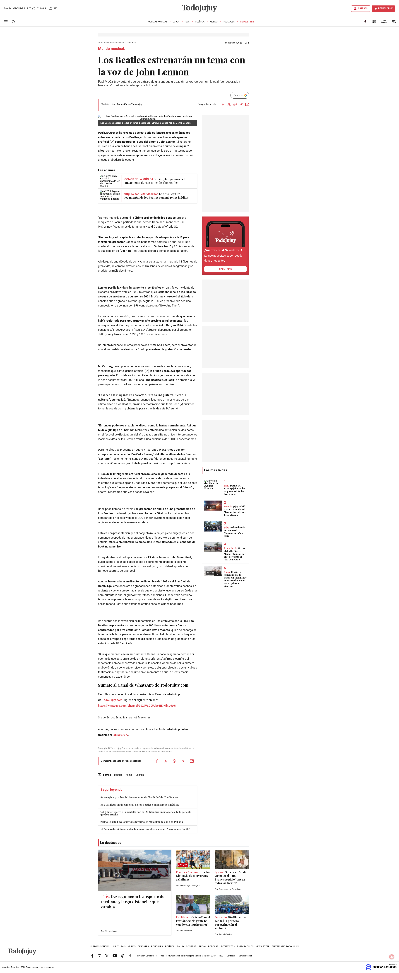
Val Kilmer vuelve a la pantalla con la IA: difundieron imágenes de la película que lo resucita (145, 813)
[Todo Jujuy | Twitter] (107, 955)
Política (199, 21)
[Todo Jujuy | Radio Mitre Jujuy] (383, 22)
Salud (180, 946)
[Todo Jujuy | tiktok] (130, 955)
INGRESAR (363, 8)
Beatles (118, 775)
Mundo (214, 21)
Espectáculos (118, 42)
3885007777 (120, 735)
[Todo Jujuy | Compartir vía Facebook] (223, 104)
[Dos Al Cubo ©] (381, 969)
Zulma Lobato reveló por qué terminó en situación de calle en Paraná (141, 821)
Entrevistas (228, 946)
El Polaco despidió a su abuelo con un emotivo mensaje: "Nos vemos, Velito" (145, 829)
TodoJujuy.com (112, 700)
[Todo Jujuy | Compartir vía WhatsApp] (235, 104)
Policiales (229, 21)
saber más (225, 269)
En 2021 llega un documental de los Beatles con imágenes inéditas (139, 804)
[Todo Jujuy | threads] (122, 955)
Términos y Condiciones (146, 955)
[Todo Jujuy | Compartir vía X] (229, 104)
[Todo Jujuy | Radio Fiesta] (394, 22)
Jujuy (176, 21)
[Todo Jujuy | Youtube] (115, 955)
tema (129, 775)
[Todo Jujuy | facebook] (92, 955)
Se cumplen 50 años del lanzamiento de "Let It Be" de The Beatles (139, 797)
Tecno (202, 946)
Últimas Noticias (157, 21)
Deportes (143, 946)
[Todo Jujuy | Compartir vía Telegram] (241, 104)
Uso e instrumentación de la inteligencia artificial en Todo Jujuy (188, 955)
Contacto (231, 955)
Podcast (213, 946)
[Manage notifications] (391, 956)
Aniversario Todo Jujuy (285, 946)
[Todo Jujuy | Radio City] (374, 22)
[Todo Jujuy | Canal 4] (364, 22)
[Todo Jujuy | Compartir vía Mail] (247, 104)
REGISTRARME (385, 8)
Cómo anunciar (245, 955)
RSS (221, 955)
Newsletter (247, 21)
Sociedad (191, 946)
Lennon (140, 775)
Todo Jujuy (103, 42)
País (187, 21)
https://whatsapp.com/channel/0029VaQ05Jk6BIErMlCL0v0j (137, 706)
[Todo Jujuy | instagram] (99, 955)
